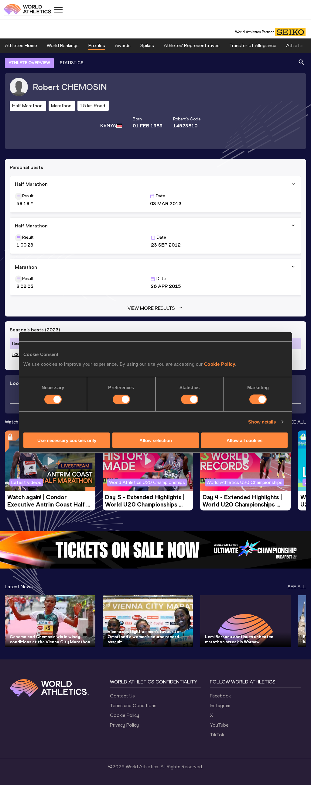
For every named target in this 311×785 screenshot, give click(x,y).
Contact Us (122, 696)
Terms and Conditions (133, 705)
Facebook (220, 696)
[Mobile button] (58, 10)
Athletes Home (21, 45)
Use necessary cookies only (66, 440)
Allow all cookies (244, 440)
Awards (123, 45)
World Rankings (63, 45)
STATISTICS (71, 62)
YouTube (219, 725)
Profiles (96, 45)
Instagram (220, 705)
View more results (151, 308)
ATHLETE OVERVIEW (29, 62)
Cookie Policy (219, 363)
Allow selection (155, 440)
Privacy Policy (124, 725)
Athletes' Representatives (192, 45)
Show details (262, 421)
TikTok (217, 735)
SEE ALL (297, 422)
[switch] (121, 399)
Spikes (147, 45)
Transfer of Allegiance (252, 45)
